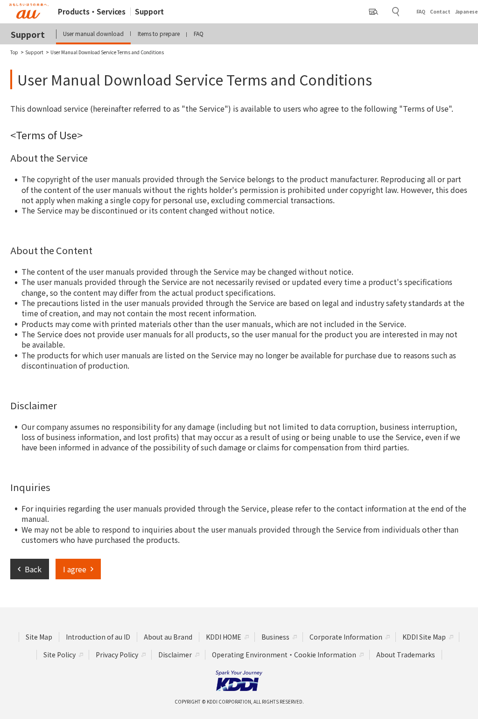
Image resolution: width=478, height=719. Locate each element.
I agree (74, 569)
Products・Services (92, 11)
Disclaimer (175, 654)
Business (275, 636)
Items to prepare (159, 33)
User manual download (93, 33)
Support (149, 11)
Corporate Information (345, 636)
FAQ (420, 11)
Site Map (39, 636)
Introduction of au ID (98, 636)
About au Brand (168, 636)
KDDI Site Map (424, 636)
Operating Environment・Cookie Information (284, 654)
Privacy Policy (117, 654)
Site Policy (59, 654)
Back (33, 569)
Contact (440, 11)
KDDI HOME (223, 636)
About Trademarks (405, 654)
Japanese (466, 11)
